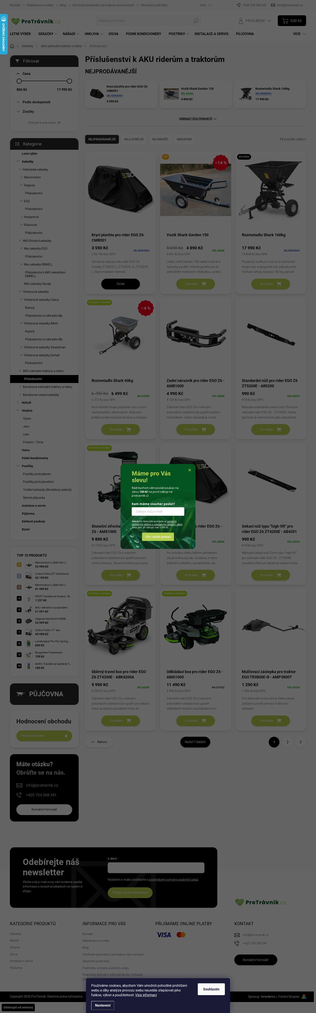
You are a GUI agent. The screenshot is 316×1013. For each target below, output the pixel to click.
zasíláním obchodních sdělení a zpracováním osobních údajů (157, 523)
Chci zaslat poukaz (158, 537)
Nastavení (102, 1005)
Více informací (146, 995)
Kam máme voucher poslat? (153, 504)
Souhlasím (211, 989)
